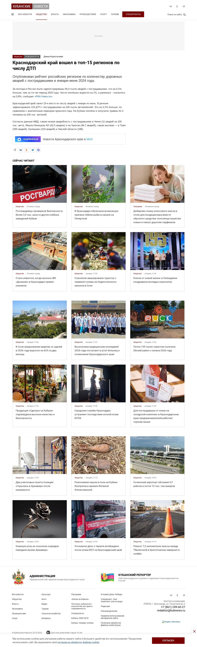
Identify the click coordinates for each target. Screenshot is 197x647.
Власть (55, 14)
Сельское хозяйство (51, 613)
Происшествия (88, 14)
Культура (46, 594)
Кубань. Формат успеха (82, 623)
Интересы (46, 618)
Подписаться (30, 139)
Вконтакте (170, 6)
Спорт (103, 14)
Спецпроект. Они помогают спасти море (111, 600)
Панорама (76, 594)
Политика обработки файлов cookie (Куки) (111, 624)
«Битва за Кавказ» (80, 599)
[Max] (38, 150)
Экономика (69, 14)
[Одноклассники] (26, 150)
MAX (90, 139)
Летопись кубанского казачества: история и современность (81, 606)
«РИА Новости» (43, 96)
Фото (44, 599)
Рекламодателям (109, 611)
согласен (168, 640)
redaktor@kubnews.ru (171, 610)
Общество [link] (20, 207)
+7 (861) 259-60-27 (173, 607)
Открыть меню (12, 14)
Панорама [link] (137, 207)
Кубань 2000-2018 (79, 618)
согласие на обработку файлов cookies (78, 642)
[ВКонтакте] (20, 150)
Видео (44, 604)
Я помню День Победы (111, 594)
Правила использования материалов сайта (112, 617)
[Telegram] (32, 150)
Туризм (115, 14)
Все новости (25, 14)
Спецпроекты (133, 14)
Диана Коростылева (53, 56)
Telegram (183, 6)
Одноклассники (177, 6)
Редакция (105, 606)
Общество (41, 14)
